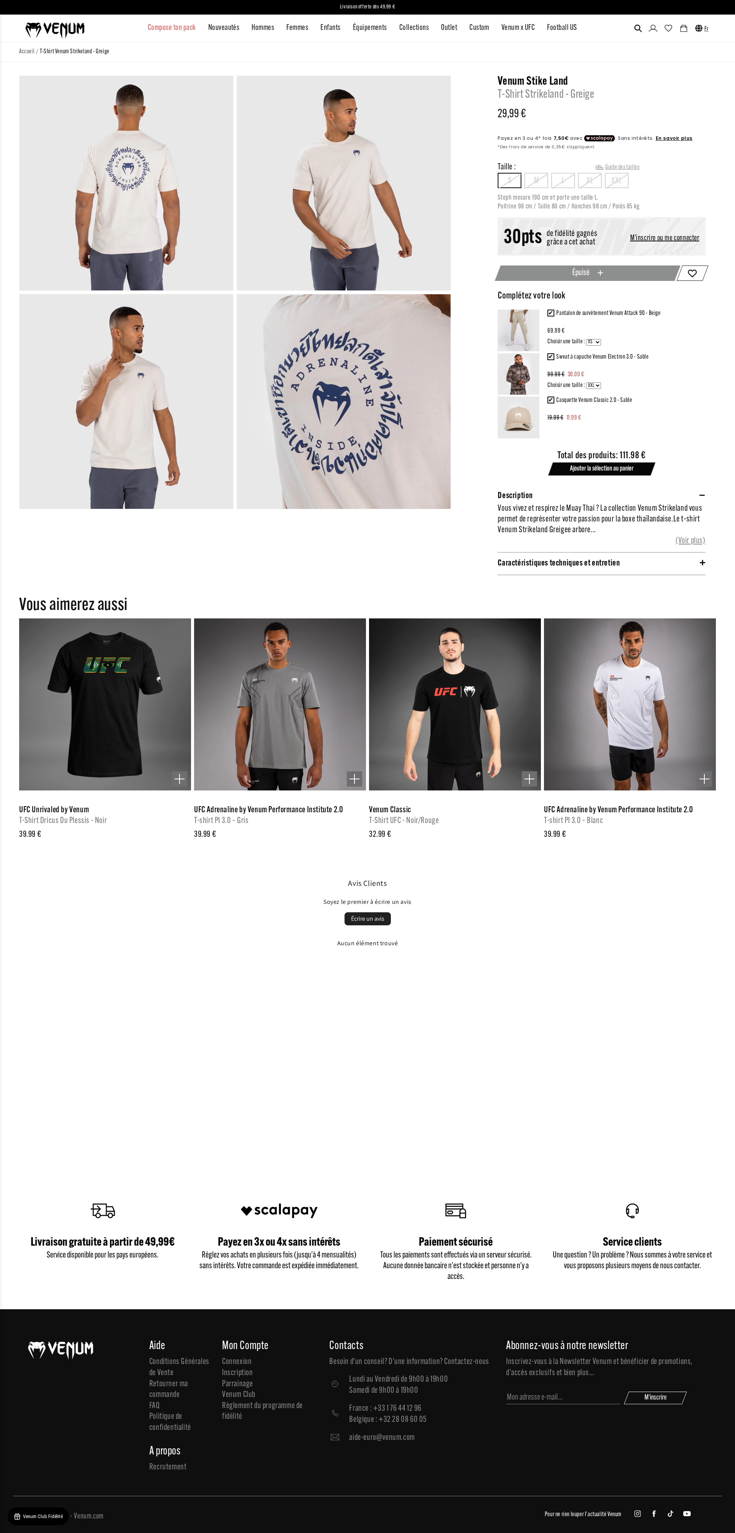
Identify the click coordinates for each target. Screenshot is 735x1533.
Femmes (297, 28)
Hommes (263, 28)
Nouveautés (224, 28)
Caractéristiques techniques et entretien (559, 563)
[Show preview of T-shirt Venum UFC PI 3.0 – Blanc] (704, 779)
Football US (562, 28)
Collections (414, 28)
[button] (638, 28)
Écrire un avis (367, 919)
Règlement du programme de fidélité (262, 1412)
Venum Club (238, 1394)
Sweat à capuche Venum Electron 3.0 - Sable (602, 357)
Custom (479, 28)
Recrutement (168, 1467)
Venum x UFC (518, 28)
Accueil (26, 52)
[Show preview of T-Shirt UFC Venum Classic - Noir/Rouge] (529, 779)
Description (515, 496)
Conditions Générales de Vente (179, 1367)
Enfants (330, 28)
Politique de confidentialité (170, 1422)
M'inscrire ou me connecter (664, 239)
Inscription (237, 1373)
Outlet (449, 28)
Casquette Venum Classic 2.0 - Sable (594, 401)
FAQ (154, 1406)
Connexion (237, 1362)
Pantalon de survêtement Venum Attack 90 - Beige (608, 314)
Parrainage (237, 1384)
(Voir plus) (691, 540)
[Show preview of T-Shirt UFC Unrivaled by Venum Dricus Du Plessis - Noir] (179, 779)
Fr (706, 29)
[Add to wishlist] (692, 273)
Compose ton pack (172, 28)
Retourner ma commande (168, 1390)
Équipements (370, 28)
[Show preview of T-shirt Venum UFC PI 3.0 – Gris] (354, 779)
